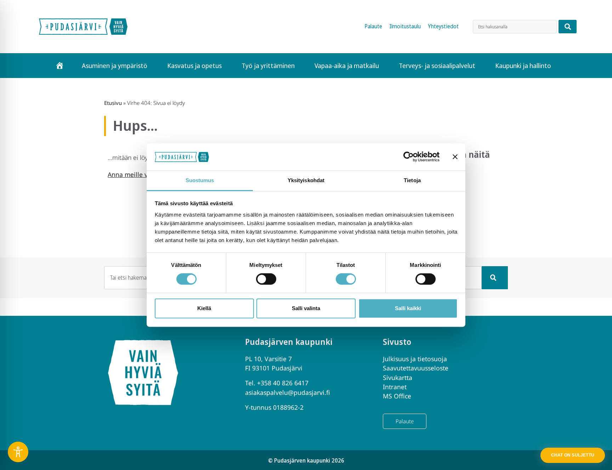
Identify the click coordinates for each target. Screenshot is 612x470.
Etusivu (113, 102)
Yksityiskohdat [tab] (306, 180)
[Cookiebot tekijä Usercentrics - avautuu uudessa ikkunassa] (409, 157)
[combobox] (515, 26)
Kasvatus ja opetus (194, 65)
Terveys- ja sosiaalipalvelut (437, 65)
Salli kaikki (408, 308)
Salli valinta (306, 308)
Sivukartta (397, 377)
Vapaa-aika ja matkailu (346, 65)
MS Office (397, 396)
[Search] (568, 26)
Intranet (395, 386)
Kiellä (204, 308)
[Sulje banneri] (455, 157)
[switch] (266, 279)
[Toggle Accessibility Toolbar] (18, 452)
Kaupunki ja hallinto (523, 65)
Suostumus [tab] (200, 180)
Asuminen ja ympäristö (114, 65)
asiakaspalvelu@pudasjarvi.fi (287, 392)
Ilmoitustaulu (405, 26)
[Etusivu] (59, 65)
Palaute (373, 26)
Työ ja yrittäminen (268, 65)
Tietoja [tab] (412, 180)
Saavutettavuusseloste (415, 368)
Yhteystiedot (443, 26)
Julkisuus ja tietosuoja (415, 358)
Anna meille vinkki (135, 174)
